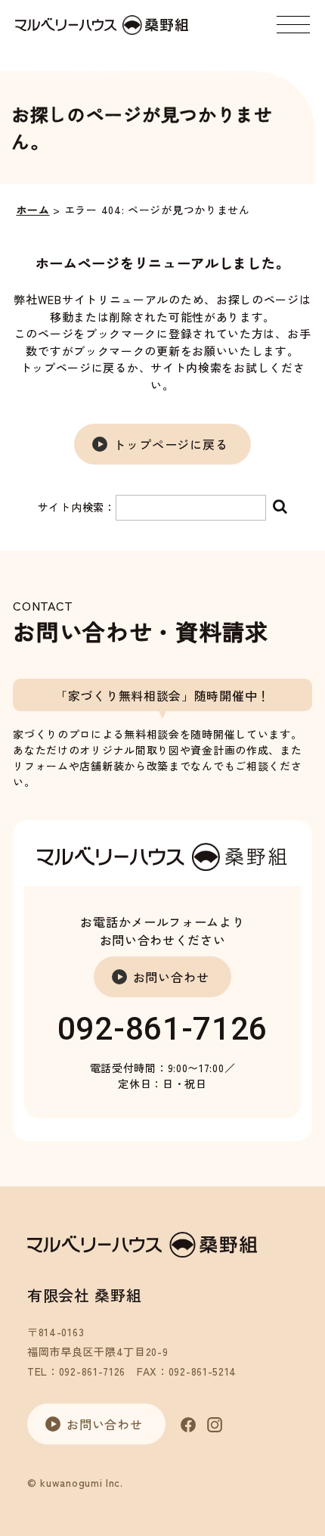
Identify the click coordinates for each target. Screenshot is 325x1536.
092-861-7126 (162, 1028)
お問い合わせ (171, 977)
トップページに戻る (170, 444)
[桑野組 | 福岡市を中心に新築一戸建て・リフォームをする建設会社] (101, 25)
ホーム (33, 209)
